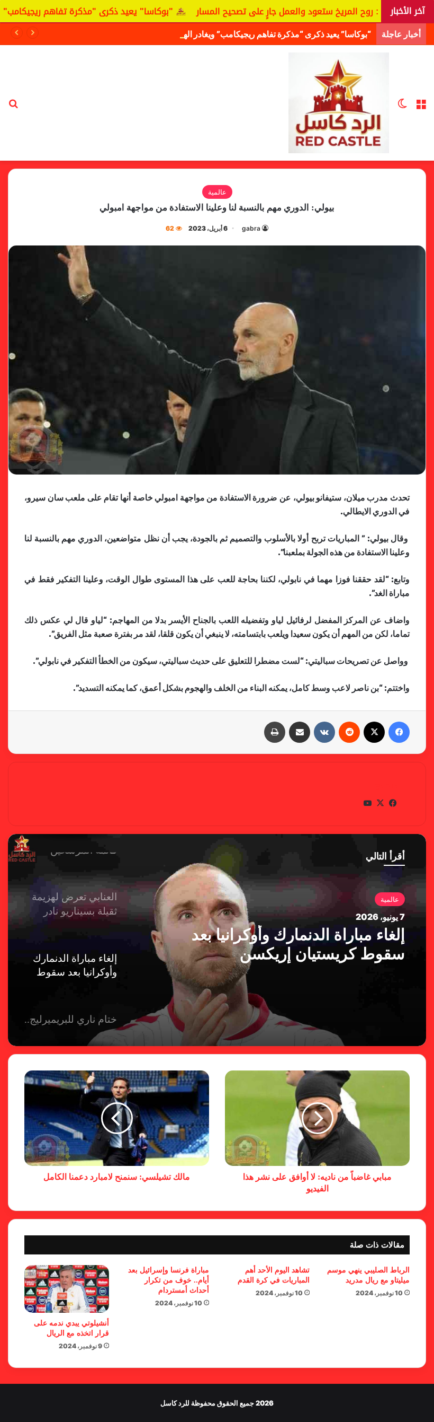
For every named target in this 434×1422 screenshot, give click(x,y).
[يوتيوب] (367, 803)
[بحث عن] (13, 107)
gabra (251, 228)
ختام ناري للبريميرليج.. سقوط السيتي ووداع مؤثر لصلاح (308, 950)
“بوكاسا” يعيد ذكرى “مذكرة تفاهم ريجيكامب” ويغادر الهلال (271, 34)
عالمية (217, 192)
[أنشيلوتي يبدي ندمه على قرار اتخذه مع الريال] (66, 1289)
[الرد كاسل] (338, 102)
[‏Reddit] (349, 732)
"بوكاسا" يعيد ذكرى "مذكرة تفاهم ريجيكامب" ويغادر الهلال (116, 11)
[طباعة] (274, 732)
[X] (374, 732)
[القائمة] (420, 107)
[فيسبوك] (399, 732)
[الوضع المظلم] (402, 107)
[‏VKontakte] (324, 732)
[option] (217, 940)
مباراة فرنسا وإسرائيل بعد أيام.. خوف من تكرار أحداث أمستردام (168, 1280)
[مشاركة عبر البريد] (299, 732)
